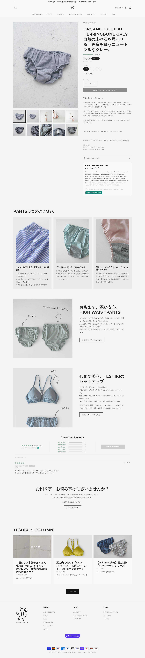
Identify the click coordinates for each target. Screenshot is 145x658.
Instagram (107, 615)
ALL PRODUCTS (49, 612)
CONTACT (77, 619)
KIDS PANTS (47, 626)
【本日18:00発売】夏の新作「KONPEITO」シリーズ (111, 564)
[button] (15, 8)
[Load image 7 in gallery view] (33, 130)
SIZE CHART (88, 74)
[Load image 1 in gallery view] (19, 116)
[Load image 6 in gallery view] (19, 130)
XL (100, 69)
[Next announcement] (131, 2)
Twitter (106, 619)
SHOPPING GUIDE (80, 615)
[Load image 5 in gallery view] (72, 116)
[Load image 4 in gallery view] (59, 116)
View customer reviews (94, 192)
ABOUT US (77, 612)
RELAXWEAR (48, 622)
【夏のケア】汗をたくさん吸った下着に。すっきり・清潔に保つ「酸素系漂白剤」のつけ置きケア (32, 567)
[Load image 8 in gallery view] (46, 130)
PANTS (45, 615)
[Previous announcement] (14, 2)
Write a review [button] (112, 447)
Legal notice (92, 652)
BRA (45, 619)
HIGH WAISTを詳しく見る (92, 340)
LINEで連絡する (72, 508)
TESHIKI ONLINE (59, 652)
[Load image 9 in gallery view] (59, 130)
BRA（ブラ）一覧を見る (91, 415)
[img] (20, 463)
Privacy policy (82, 652)
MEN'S (45, 629)
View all (72, 591)
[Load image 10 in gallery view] (72, 130)
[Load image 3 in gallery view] (46, 116)
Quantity (86, 80)
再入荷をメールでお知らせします (105, 90)
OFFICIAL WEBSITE (111, 612)
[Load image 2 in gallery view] (33, 116)
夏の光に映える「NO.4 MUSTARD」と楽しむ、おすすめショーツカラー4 (71, 565)
